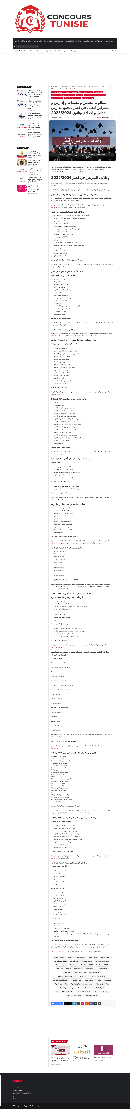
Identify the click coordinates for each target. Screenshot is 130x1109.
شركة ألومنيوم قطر (62, 984)
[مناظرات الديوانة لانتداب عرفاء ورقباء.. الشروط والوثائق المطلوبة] (22, 162)
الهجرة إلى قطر (76, 980)
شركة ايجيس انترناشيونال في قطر (82, 984)
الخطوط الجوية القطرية (99, 95)
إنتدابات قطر (84, 976)
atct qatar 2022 (87, 965)
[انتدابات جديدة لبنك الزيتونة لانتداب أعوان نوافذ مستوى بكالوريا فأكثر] (22, 171)
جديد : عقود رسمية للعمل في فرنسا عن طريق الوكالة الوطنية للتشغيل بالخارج (35, 179)
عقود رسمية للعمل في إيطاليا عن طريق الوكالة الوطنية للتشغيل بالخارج (34, 125)
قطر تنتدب (89, 988)
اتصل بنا (15, 1098)
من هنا (53, 207)
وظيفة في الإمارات (26, 41)
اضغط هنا (54, 394)
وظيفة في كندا (48, 41)
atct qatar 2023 (56, 95)
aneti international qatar (86, 92)
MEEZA (60, 969)
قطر (66, 98)
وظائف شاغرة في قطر (74, 995)
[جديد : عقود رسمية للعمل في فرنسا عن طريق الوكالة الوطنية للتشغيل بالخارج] (22, 179)
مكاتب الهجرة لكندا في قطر (65, 991)
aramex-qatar (62, 965)
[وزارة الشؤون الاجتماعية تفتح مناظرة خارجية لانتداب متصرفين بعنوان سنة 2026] (22, 134)
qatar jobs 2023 (95, 972)
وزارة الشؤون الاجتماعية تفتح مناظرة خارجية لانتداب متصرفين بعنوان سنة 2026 (35, 134)
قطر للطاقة (100, 988)
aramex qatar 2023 (103, 961)
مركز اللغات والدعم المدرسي (73, 41)
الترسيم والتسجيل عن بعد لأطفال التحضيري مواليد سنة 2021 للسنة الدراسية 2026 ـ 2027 (45, 51)
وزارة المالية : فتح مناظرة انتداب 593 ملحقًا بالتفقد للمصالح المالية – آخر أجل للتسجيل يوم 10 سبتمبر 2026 (34, 104)
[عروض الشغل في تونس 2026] (53, 19)
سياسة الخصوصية (17, 1087)
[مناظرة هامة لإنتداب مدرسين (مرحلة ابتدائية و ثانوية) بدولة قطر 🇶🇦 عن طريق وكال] (60, 1050)
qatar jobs (67, 972)
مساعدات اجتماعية (88, 41)
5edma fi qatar (60, 957)
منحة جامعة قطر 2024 (74, 98)
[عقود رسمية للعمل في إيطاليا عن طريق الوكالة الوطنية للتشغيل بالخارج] (22, 126)
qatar (64, 95)
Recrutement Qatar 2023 (67, 976)
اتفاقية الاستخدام (17, 1090)
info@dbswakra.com (57, 951)
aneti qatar (93, 957)
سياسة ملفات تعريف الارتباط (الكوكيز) (23, 1093)
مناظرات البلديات (109, 41)
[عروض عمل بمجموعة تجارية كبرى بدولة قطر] (103, 1050)
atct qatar (74, 965)
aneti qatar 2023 (61, 961)
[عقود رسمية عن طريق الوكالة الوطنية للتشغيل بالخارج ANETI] (82, 1050)
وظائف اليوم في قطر (88, 98)
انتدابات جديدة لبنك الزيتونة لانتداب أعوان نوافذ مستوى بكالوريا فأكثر (35, 170)
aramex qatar (98, 92)
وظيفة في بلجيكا (37, 41)
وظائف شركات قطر (91, 995)
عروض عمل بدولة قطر (68, 988)
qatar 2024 (88, 95)
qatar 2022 (71, 95)
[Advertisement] (65, 66)
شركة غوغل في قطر (57, 98)
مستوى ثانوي (98, 41)
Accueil (54, 86)
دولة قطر (108, 980)
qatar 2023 (79, 95)
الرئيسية (17, 41)
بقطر (99, 980)
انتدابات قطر (89, 980)
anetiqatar (74, 961)
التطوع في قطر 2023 (99, 976)
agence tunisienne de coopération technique (69, 86)
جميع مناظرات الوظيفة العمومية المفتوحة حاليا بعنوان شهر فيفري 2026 (34, 153)
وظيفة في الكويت (58, 41)
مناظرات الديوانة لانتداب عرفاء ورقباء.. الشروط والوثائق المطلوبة (34, 162)
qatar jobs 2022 (80, 972)
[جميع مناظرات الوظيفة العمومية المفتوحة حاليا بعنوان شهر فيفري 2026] (22, 154)
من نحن (15, 1096)
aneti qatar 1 (106, 957)
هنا (52, 335)
